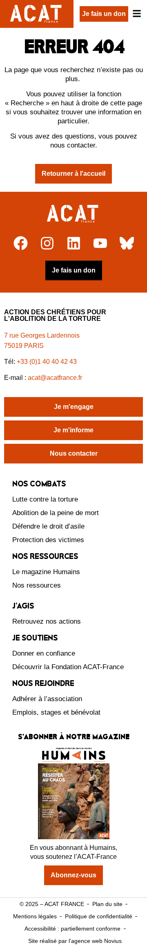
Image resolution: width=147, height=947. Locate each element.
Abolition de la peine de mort (55, 513)
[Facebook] (20, 243)
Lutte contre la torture (45, 499)
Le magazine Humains (46, 572)
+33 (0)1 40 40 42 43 (47, 361)
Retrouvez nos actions (46, 621)
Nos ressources (36, 585)
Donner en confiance (43, 653)
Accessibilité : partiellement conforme (72, 928)
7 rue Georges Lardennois (42, 335)
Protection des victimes (48, 540)
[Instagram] (47, 243)
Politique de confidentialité (98, 916)
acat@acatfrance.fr (56, 377)
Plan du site (107, 904)
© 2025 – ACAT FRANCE (52, 904)
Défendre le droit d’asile (48, 526)
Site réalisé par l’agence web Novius (75, 941)
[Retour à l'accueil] (73, 214)
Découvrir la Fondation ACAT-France (68, 667)
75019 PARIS (24, 345)
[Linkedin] (74, 243)
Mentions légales (35, 916)
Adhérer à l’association (47, 699)
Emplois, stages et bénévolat (56, 712)
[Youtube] (100, 243)
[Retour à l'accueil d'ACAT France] (37, 14)
